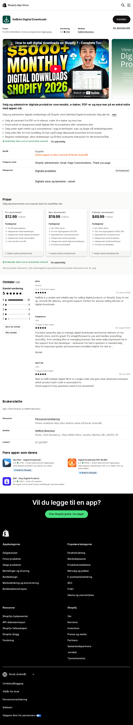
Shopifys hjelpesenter (15, 616)
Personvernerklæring (47, 419)
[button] (34, 465)
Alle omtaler (11, 332)
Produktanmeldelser (79, 564)
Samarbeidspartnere (79, 646)
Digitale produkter (45, 171)
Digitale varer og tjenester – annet (55, 181)
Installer (121, 19)
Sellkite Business (86, 32)
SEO (69, 582)
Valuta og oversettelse (80, 595)
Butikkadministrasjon (15, 589)
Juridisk (72, 652)
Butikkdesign (10, 576)
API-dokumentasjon (14, 622)
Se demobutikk (121, 28)
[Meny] (128, 5)
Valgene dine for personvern (19, 715)
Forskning (8, 640)
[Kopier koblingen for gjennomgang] (41, 281)
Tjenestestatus (76, 658)
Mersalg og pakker (78, 570)
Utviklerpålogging (13, 683)
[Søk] (123, 5)
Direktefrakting (76, 552)
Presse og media (77, 634)
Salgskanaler (10, 552)
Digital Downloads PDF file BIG (92, 460)
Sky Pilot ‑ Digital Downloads (27, 460)
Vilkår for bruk (11, 691)
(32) (68, 32)
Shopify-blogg (11, 634)
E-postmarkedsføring (79, 576)
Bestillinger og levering (16, 570)
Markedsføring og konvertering (21, 582)
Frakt (70, 589)
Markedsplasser (76, 558)
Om (69, 616)
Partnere (72, 640)
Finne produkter (12, 558)
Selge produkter (12, 564)
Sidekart (7, 707)
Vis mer (38, 352)
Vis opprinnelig (58, 141)
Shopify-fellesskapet (15, 628)
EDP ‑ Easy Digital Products (26, 478)
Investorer (73, 628)
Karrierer (72, 622)
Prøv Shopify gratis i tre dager (66, 514)
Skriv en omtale (12, 327)
